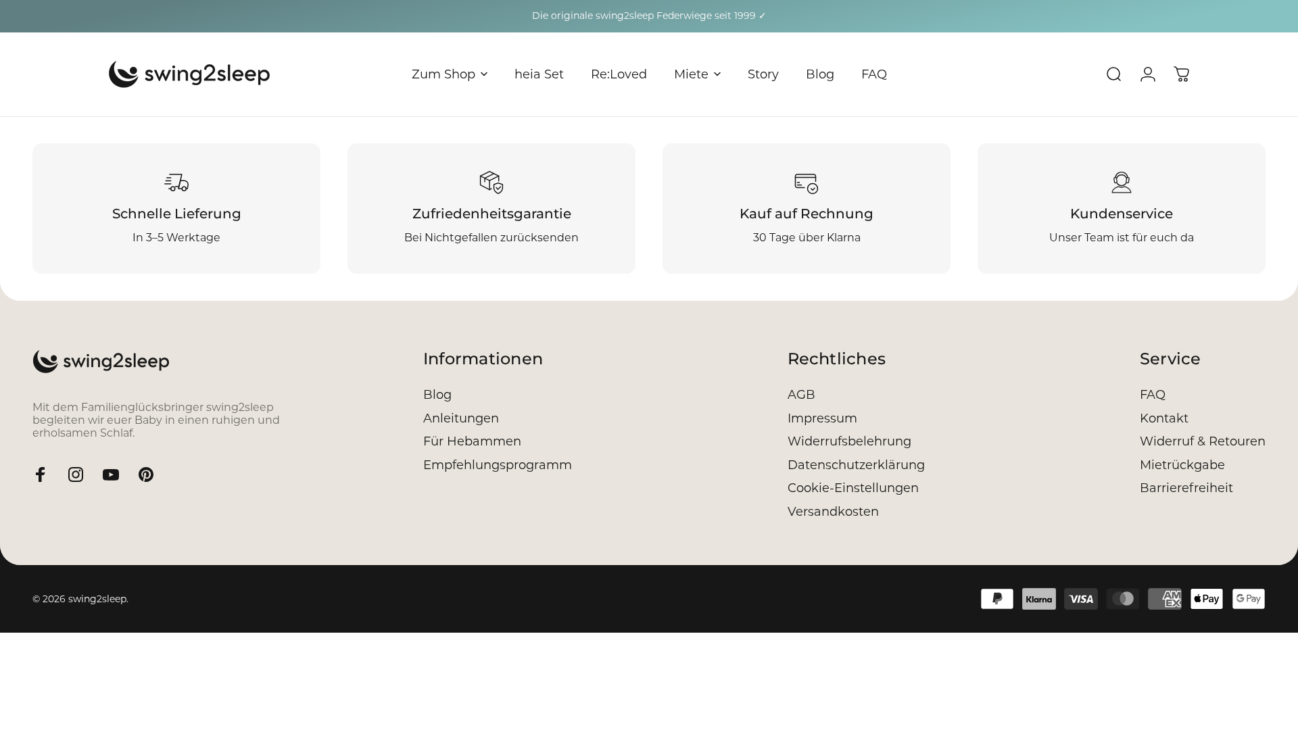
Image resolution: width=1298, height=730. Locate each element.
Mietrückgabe (1182, 465)
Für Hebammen (472, 441)
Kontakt (1164, 418)
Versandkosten (833, 511)
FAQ (1152, 394)
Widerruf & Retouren (1203, 441)
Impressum (822, 418)
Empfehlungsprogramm (497, 465)
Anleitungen (461, 418)
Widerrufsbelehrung (849, 441)
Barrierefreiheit (1186, 488)
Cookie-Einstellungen (853, 488)
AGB (801, 394)
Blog (437, 394)
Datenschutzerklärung (856, 465)
